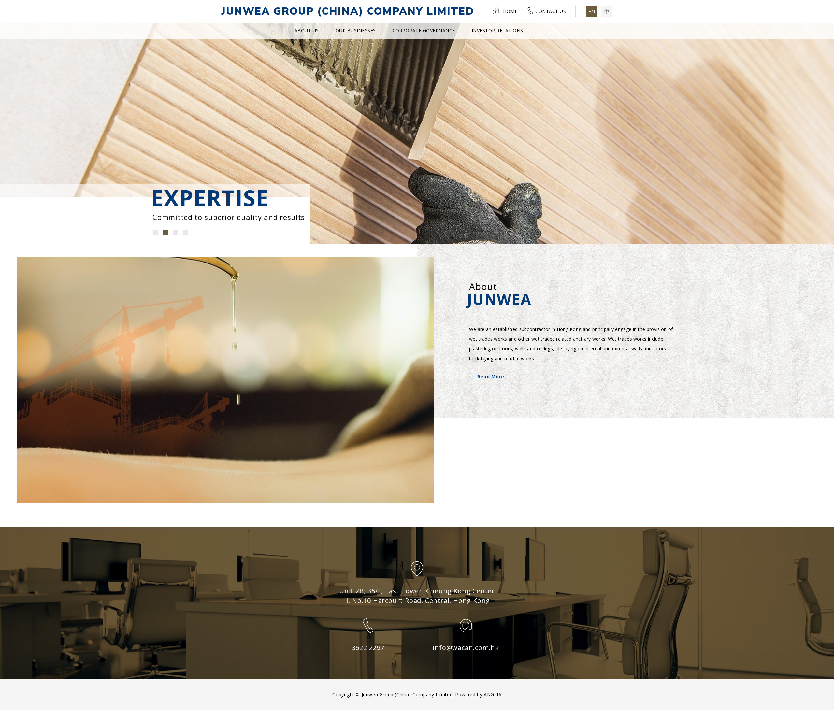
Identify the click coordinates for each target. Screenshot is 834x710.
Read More (490, 377)
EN (591, 11)
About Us (307, 30)
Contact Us (550, 11)
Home (510, 11)
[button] (155, 232)
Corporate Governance (424, 30)
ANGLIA (493, 694)
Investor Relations (497, 30)
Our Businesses (356, 30)
